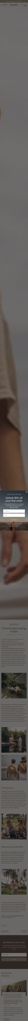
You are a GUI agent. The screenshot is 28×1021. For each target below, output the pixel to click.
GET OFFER (14, 520)
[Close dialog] (26, 492)
